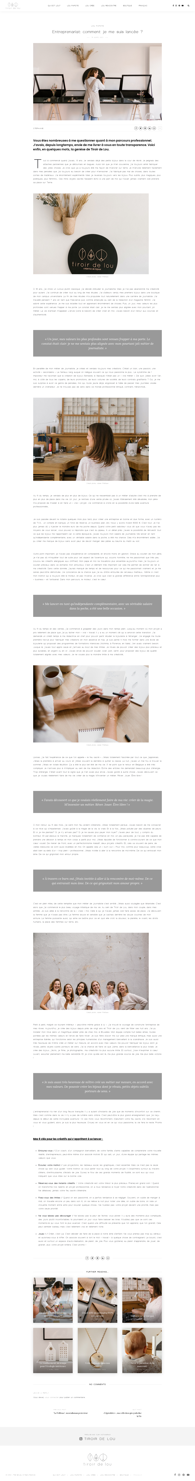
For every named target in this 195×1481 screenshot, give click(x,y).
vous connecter (52, 1397)
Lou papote (73, 6)
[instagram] (176, 6)
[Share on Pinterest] (145, 128)
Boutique (127, 6)
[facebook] (173, 6)
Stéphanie (38, 128)
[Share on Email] (154, 128)
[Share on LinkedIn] (149, 128)
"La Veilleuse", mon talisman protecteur (70, 1413)
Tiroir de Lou (100, 1439)
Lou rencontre (108, 6)
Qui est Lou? (54, 6)
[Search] (188, 6)
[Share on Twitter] (140, 128)
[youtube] (182, 6)
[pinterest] (179, 6)
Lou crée (89, 6)
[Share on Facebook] (136, 128)
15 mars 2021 (97, 37)
